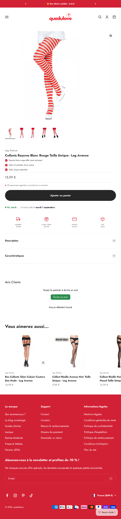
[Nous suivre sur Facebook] (7, 495)
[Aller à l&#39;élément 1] (10, 133)
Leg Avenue (11, 150)
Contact (45, 414)
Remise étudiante (14, 438)
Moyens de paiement (52, 432)
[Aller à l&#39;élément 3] (33, 133)
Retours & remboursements (55, 426)
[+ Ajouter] (43, 363)
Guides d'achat (13, 426)
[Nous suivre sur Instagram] (15, 495)
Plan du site (90, 450)
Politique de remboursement (99, 438)
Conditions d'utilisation (96, 444)
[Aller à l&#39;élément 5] (55, 133)
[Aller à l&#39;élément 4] (44, 133)
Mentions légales (93, 414)
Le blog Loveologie (15, 420)
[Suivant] (95, 3)
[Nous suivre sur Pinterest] (23, 495)
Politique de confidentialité (98, 426)
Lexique (9, 432)
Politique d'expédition (95, 432)
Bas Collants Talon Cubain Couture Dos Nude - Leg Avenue (25, 378)
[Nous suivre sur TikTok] (31, 495)
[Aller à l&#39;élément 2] (21, 133)
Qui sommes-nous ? (15, 414)
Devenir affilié (12, 450)
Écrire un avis (60, 297)
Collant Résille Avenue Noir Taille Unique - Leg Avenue (71, 378)
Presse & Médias (14, 444)
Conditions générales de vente (100, 420)
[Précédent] (25, 3)
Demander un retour (51, 438)
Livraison (45, 420)
